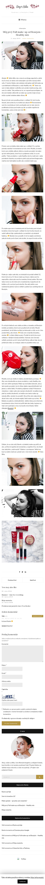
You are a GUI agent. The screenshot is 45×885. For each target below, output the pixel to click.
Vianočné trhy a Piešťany (21, 848)
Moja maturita (7, 600)
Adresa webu (6, 681)
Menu (23, 20)
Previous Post (12, 580)
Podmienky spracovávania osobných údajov (18, 718)
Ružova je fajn (6, 792)
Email (4, 673)
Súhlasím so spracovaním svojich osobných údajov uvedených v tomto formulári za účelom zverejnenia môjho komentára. (22, 711)
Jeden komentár (28, 38)
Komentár (5, 644)
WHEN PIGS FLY (7, 626)
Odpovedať (37, 616)
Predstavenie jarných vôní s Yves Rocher (16, 606)
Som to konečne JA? (8, 796)
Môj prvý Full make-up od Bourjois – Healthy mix (18, 805)
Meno (4, 665)
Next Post (33, 580)
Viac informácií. (37, 877)
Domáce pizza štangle (21, 830)
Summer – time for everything (12, 595)
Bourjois (10, 408)
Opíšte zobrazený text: (9, 700)
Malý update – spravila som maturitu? (14, 801)
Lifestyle (22, 28)
